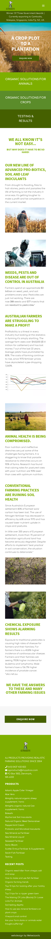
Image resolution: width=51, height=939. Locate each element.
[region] (25, 47)
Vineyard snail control (16, 916)
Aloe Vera (9, 794)
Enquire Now (25, 719)
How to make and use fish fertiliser (22, 878)
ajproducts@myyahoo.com (22, 770)
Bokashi (9, 813)
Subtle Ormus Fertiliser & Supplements (24, 849)
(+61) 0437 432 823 (16, 767)
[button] (3, 47)
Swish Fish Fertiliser (15, 853)
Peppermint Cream (14, 825)
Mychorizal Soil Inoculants (18, 817)
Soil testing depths (14, 905)
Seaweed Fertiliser (14, 841)
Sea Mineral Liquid (14, 837)
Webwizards (33, 935)
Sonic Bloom (11, 845)
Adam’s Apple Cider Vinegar (19, 790)
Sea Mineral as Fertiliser (17, 833)
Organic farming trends (16, 882)
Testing (8, 857)
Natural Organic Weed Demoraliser (22, 821)
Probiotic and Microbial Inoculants (22, 829)
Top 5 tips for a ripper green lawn (22, 894)
